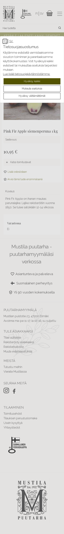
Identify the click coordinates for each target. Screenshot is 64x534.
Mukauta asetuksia (32, 88)
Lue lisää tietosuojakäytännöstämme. (26, 74)
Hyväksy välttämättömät (32, 95)
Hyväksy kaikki (32, 81)
